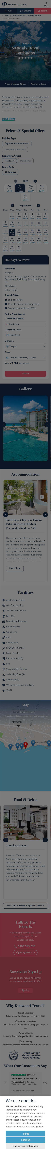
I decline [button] (25, 1139)
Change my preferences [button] (25, 1146)
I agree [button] (25, 1133)
